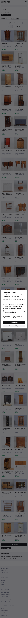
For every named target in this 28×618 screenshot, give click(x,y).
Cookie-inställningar (14, 326)
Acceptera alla (14, 322)
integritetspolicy (16, 316)
